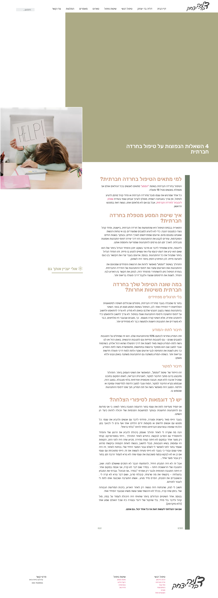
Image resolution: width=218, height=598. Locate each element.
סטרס (163, 590)
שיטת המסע (121, 580)
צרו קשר (56, 8)
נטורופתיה (122, 585)
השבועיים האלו (160, 593)
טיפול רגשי (126, 8)
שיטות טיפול (110, 8)
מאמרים (83, 8)
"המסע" (145, 186)
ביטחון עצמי (161, 587)
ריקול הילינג (122, 582)
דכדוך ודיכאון (160, 580)
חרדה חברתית (160, 582)
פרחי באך (122, 587)
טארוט (96, 8)
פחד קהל (162, 585)
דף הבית (161, 8)
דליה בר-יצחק (144, 8)
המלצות (70, 8)
